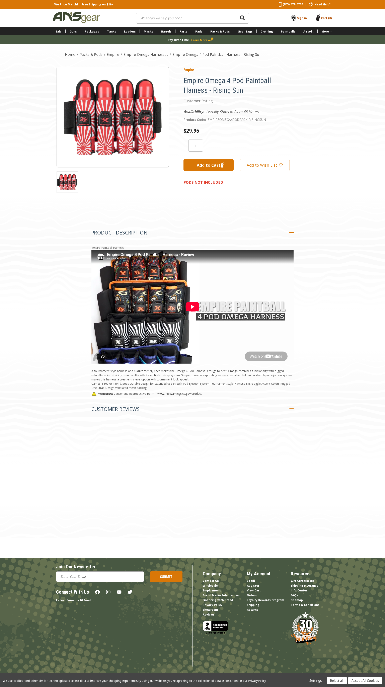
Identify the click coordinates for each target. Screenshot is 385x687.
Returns (252, 610)
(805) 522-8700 (293, 4)
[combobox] (192, 18)
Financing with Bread (218, 600)
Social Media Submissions (221, 595)
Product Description (119, 232)
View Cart (254, 590)
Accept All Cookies (365, 680)
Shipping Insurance (304, 585)
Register (253, 585)
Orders (252, 595)
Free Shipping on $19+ (97, 4)
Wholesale (210, 585)
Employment (212, 590)
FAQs (294, 595)
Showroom (210, 610)
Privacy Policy (212, 605)
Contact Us (211, 581)
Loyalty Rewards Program (265, 600)
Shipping (253, 605)
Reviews (209, 614)
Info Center (299, 590)
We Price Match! (66, 4)
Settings (315, 680)
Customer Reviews (115, 409)
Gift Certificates (302, 581)
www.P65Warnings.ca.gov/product (179, 393)
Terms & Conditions (305, 605)
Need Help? (322, 4)
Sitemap (297, 600)
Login (251, 581)
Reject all (336, 680)
